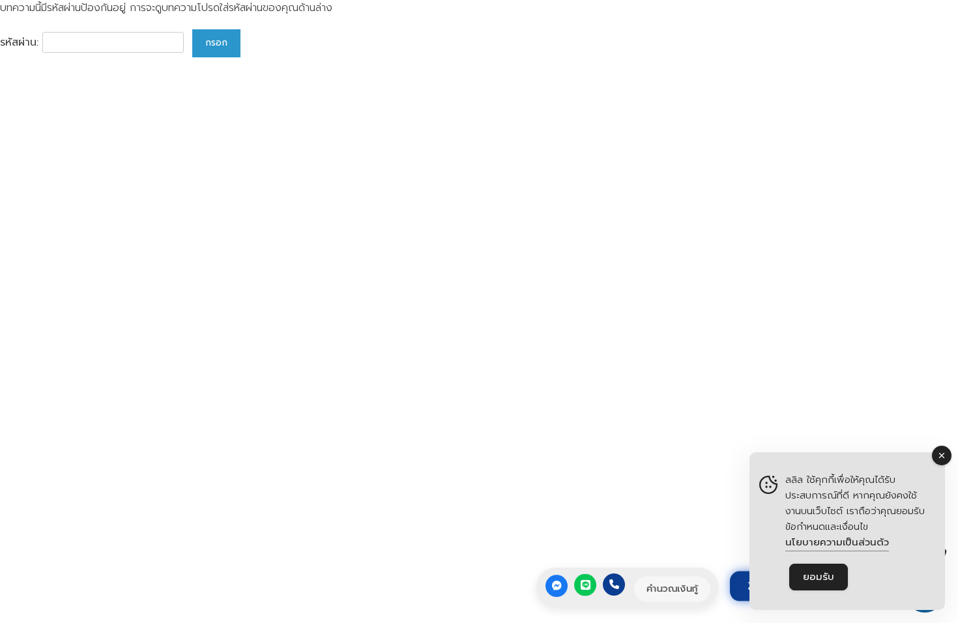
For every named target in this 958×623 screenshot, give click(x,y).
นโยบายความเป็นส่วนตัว (837, 542)
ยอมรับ (818, 577)
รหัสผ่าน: (21, 42)
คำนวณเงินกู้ (672, 588)
